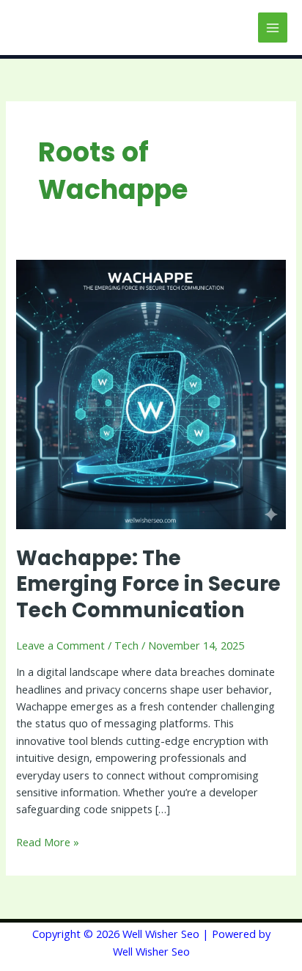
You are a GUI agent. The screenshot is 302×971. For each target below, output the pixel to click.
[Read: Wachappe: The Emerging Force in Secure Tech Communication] (150, 392)
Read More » (47, 841)
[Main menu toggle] (272, 27)
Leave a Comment (60, 645)
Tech (126, 645)
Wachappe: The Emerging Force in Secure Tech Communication (148, 584)
